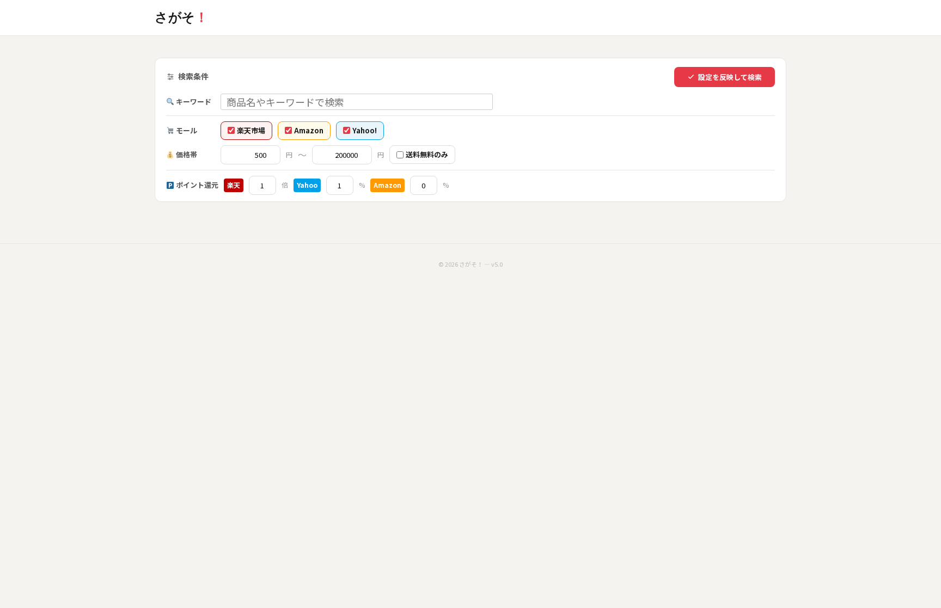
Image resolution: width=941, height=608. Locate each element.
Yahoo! (364, 130)
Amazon (308, 130)
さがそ (181, 17)
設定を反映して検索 (730, 77)
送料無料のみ (427, 154)
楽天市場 (251, 130)
